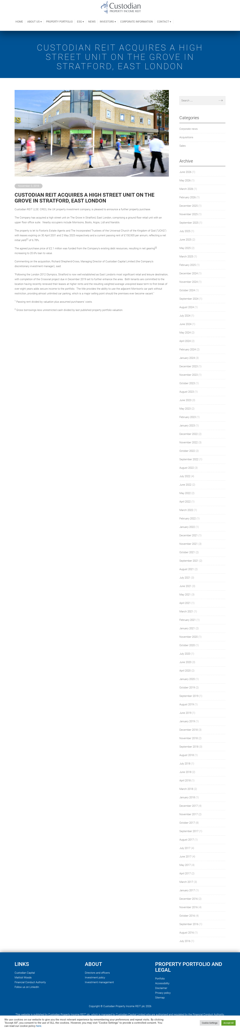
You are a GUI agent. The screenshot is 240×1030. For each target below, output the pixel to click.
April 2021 (185, 603)
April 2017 (185, 873)
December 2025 (188, 205)
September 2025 (188, 222)
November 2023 (188, 374)
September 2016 (188, 924)
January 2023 (187, 425)
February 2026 (187, 197)
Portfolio (160, 978)
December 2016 (188, 898)
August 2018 (186, 755)
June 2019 (185, 712)
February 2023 (187, 417)
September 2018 (188, 746)
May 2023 (185, 408)
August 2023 (186, 391)
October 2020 (187, 645)
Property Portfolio (59, 21)
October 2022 (187, 450)
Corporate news (188, 128)
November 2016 (188, 907)
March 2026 (186, 189)
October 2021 (187, 552)
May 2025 (185, 248)
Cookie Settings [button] (210, 1023)
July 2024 (184, 315)
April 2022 (185, 501)
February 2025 (187, 265)
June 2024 (185, 324)
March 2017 (186, 882)
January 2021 (187, 628)
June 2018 (185, 772)
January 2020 (187, 679)
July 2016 (184, 941)
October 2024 (187, 290)
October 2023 (187, 383)
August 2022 (186, 467)
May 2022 (185, 493)
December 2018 (188, 729)
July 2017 (184, 848)
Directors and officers (97, 972)
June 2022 (185, 484)
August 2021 (186, 569)
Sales (182, 145)
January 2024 (187, 358)
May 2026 (185, 180)
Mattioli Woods (23, 977)
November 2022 (188, 442)
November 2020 (188, 636)
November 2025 (188, 214)
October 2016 (187, 915)
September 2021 (188, 560)
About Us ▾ (34, 21)
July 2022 (184, 476)
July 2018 (184, 763)
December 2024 (188, 273)
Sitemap (160, 997)
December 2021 (188, 535)
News (92, 21)
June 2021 (185, 586)
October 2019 (187, 687)
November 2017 (188, 814)
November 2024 (188, 281)
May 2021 (185, 594)
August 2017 (186, 839)
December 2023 (188, 366)
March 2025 (186, 256)
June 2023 (185, 400)
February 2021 (187, 620)
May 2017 (185, 865)
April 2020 (185, 670)
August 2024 (186, 307)
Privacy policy (163, 992)
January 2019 (187, 721)
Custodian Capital (25, 972)
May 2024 (185, 332)
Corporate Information (136, 21)
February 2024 (187, 349)
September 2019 (188, 696)
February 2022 (187, 518)
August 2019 (186, 704)
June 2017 (185, 856)
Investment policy (95, 977)
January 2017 (187, 890)
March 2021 (186, 611)
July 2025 (184, 231)
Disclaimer (161, 988)
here (38, 1026)
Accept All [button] (228, 1023)
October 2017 (187, 822)
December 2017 (188, 805)
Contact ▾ (164, 21)
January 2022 (187, 527)
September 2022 (188, 459)
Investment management (99, 982)
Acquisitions (186, 137)
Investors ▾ (108, 21)
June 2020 (185, 662)
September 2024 (188, 298)
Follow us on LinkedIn (27, 987)
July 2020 (184, 653)
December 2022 (188, 434)
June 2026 (185, 172)
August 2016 (186, 932)
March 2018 (186, 789)
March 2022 (186, 510)
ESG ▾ (80, 21)
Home (19, 21)
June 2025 (185, 239)
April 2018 (185, 780)
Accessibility (162, 983)
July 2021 (184, 577)
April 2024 (185, 341)
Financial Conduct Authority (30, 982)
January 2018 (187, 797)
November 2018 (188, 738)
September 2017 (188, 831)
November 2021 (188, 543)
